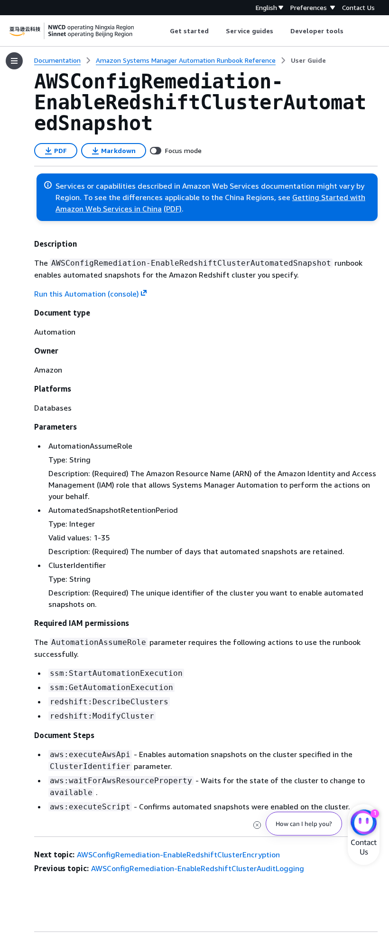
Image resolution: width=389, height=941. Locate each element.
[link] (308, 60)
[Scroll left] (162, 30)
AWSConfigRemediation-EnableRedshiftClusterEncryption (178, 854)
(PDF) (173, 208)
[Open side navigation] (14, 60)
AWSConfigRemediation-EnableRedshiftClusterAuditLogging (197, 868)
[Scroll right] (351, 30)
